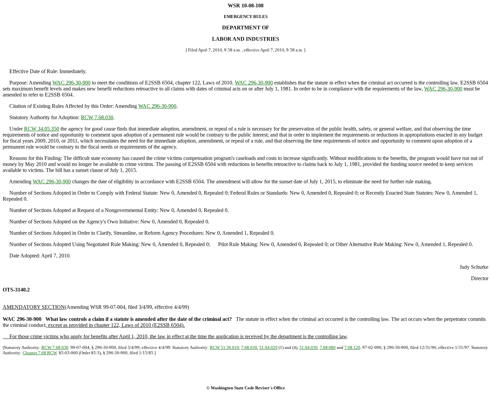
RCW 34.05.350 (41, 129)
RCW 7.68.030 (97, 117)
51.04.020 (268, 347)
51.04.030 (308, 347)
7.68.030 (249, 347)
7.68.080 (328, 347)
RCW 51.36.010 (224, 347)
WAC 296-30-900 (71, 82)
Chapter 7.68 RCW (40, 352)
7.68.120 (352, 347)
